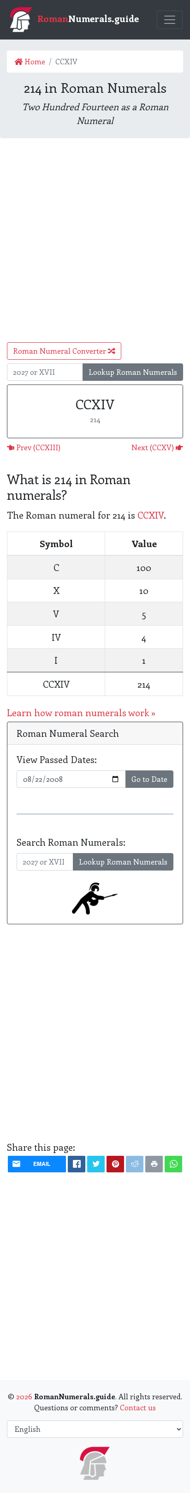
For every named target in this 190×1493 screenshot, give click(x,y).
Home (34, 61)
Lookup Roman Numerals (133, 372)
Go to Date (149, 779)
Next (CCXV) (153, 447)
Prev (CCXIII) (37, 447)
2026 (24, 1396)
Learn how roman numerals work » (81, 712)
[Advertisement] (95, 240)
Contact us (138, 1407)
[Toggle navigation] (170, 20)
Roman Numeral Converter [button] (60, 351)
